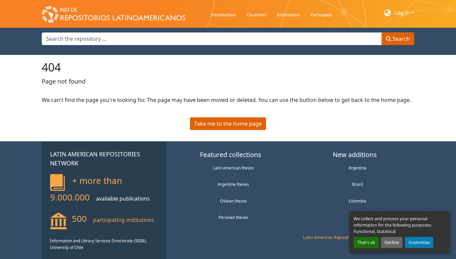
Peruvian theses (233, 217)
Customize (419, 242)
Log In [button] (402, 12)
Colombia (357, 201)
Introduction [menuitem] (223, 15)
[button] (113, 13)
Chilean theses (233, 201)
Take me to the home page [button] (228, 123)
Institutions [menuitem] (288, 15)
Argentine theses (233, 184)
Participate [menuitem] (321, 15)
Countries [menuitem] (256, 15)
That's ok (366, 242)
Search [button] (400, 38)
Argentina (358, 167)
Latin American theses (233, 167)
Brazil (357, 184)
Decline (392, 242)
